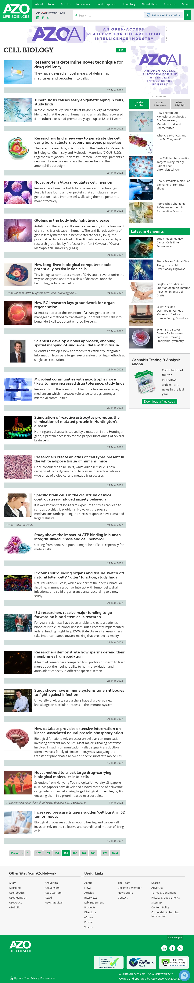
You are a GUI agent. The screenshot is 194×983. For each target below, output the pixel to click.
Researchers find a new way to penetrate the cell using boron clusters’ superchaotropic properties (77, 140)
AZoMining (51, 883)
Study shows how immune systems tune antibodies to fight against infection (79, 692)
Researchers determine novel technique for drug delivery (78, 64)
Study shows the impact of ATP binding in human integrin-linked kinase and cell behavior (77, 536)
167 (84, 853)
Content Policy (160, 907)
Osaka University (23, 525)
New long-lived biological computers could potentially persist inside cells (73, 266)
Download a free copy (159, 401)
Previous (17, 853)
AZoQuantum (53, 892)
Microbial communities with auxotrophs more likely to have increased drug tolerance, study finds (79, 381)
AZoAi (48, 897)
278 (105, 853)
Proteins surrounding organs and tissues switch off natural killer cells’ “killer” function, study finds (79, 575)
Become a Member (130, 887)
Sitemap (156, 902)
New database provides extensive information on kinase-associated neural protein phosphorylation (78, 730)
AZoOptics (15, 902)
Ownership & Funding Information (165, 914)
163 (47, 853)
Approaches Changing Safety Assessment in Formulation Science (171, 207)
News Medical (54, 902)
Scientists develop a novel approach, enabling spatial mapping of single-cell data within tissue (76, 343)
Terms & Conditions (163, 892)
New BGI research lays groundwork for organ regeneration (74, 304)
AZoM (12, 883)
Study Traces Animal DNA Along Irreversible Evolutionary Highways (173, 265)
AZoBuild (14, 907)
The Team (124, 883)
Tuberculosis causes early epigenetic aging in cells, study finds (79, 102)
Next (115, 853)
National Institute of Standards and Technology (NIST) (45, 293)
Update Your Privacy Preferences (34, 978)
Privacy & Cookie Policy (165, 897)
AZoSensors (52, 887)
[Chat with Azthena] (184, 975)
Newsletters (125, 892)
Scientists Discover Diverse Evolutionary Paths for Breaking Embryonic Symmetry (170, 335)
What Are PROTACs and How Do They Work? (171, 137)
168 (93, 853)
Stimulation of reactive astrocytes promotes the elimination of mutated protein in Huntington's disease (77, 421)
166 (75, 853)
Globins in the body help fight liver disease (71, 220)
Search (155, 883)
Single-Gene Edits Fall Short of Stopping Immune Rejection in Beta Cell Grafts (173, 289)
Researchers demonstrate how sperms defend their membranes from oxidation (79, 654)
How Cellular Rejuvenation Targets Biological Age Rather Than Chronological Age (173, 163)
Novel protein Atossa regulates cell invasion (73, 182)
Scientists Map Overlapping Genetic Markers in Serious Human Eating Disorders (172, 312)
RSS (121, 50)
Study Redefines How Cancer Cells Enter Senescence (170, 242)
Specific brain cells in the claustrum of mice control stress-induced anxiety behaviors (72, 497)
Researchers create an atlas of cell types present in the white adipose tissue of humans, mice (79, 459)
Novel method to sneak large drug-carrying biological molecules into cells (72, 774)
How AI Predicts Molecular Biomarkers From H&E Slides (173, 184)
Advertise (157, 887)
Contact (123, 897)
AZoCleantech (18, 897)
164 (56, 853)
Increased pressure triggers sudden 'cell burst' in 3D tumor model (79, 814)
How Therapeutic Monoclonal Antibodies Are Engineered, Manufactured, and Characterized (171, 120)
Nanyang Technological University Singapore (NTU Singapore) (49, 802)
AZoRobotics (17, 892)
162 (38, 853)
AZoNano (15, 887)
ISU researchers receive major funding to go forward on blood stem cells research (73, 614)
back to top (174, 937)
